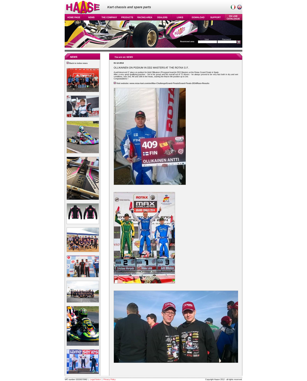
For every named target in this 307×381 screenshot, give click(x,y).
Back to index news (78, 63)
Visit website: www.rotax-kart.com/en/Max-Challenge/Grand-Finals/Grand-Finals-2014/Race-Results (162, 83)
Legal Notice (95, 379)
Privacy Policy (109, 379)
